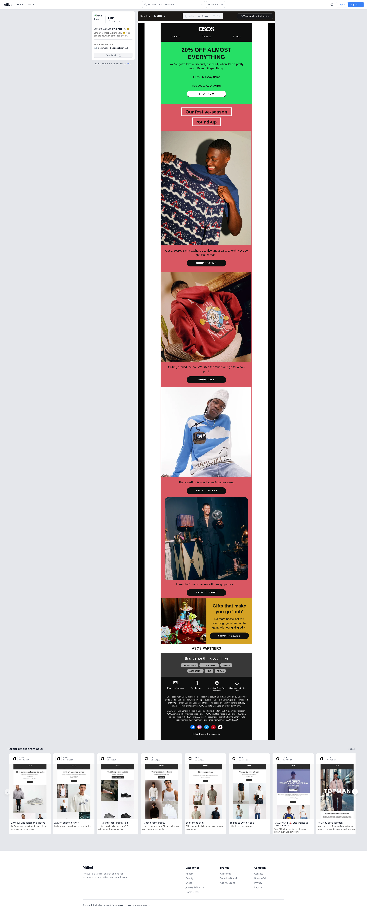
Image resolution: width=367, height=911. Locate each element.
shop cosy (206, 379)
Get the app (196, 688)
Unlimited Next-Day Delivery (217, 689)
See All (352, 748)
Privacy (258, 882)
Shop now (206, 94)
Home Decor (192, 892)
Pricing (31, 4)
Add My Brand (227, 882)
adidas (220, 671)
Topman (226, 665)
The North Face (209, 665)
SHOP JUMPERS (206, 490)
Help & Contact (199, 734)
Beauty (189, 878)
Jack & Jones (189, 665)
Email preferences (175, 688)
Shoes (237, 36)
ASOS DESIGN (195, 671)
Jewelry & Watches (196, 887)
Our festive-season (206, 111)
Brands (20, 4)
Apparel (190, 873)
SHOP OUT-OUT (206, 592)
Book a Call (260, 878)
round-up (206, 122)
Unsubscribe (214, 734)
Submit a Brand (228, 878)
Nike (209, 671)
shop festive (206, 263)
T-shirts (206, 36)
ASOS (111, 18)
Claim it (127, 63)
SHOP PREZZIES (229, 636)
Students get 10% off (237, 689)
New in (175, 36)
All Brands (225, 873)
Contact (258, 873)
